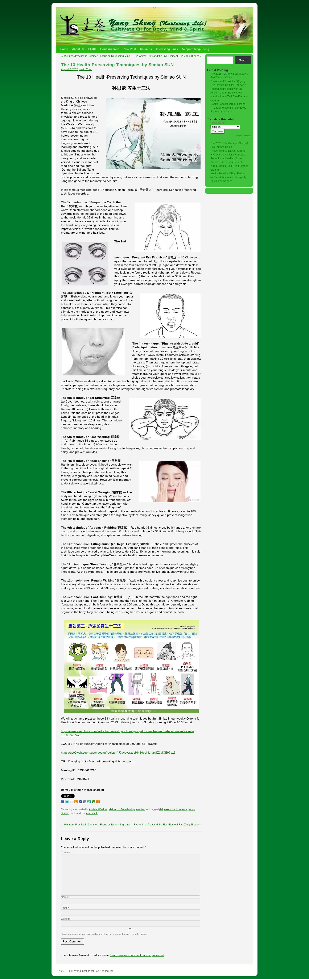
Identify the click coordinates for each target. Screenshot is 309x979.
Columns (146, 49)
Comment (67, 852)
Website (65, 918)
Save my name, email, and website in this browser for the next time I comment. (105, 934)
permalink (92, 813)
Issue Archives (109, 49)
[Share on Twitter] (67, 801)
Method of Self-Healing (122, 809)
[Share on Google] (80, 801)
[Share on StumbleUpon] (89, 801)
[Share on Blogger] (76, 801)
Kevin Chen (85, 69)
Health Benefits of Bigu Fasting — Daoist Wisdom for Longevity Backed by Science (228, 108)
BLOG (92, 49)
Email (65, 908)
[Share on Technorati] (93, 801)
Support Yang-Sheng (195, 49)
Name (65, 897)
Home (64, 49)
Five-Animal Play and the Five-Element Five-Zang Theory (167, 56)
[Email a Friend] (71, 801)
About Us (78, 49)
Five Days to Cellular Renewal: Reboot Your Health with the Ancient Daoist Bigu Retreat (228, 89)
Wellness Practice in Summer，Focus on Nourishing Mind (95, 56)
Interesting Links (167, 49)
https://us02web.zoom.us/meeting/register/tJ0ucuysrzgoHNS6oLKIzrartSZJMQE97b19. (118, 752)
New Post (130, 49)
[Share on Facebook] (62, 801)
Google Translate (243, 136)
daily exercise (167, 809)
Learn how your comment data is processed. (137, 955)
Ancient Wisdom (98, 809)
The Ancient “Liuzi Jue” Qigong (228, 81)
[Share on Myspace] (84, 801)
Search (243, 60)
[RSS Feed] (98, 801)
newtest (140, 809)
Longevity (181, 809)
